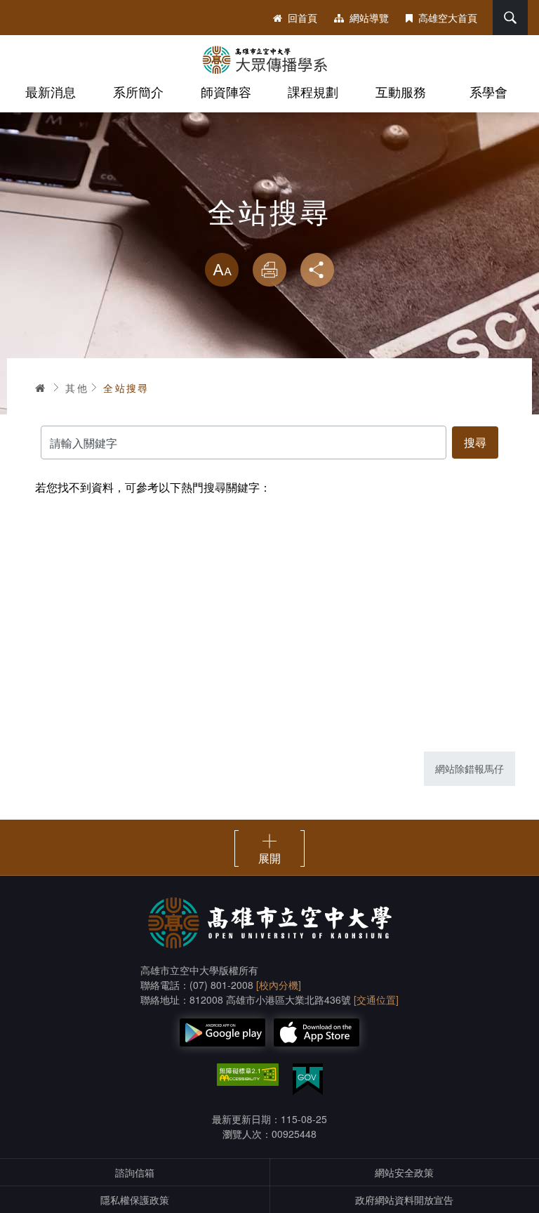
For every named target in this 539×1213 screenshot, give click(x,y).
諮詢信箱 (134, 1172)
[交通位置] (376, 999)
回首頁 (302, 18)
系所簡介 (138, 91)
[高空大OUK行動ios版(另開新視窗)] (316, 1032)
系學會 (488, 91)
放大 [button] (222, 270)
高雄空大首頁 (447, 18)
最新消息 (50, 91)
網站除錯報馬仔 (469, 768)
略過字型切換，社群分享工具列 (269, 238)
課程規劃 (313, 91)
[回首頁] (269, 60)
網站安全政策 (404, 1172)
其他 (76, 388)
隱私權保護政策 (134, 1200)
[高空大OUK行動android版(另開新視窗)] (222, 1032)
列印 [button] (269, 270)
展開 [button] (269, 857)
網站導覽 (369, 18)
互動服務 (400, 91)
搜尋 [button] (510, 17)
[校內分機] (278, 985)
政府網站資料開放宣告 (404, 1200)
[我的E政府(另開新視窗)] (307, 1079)
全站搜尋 (126, 388)
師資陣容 (226, 91)
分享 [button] (317, 270)
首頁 (40, 388)
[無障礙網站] (247, 1074)
